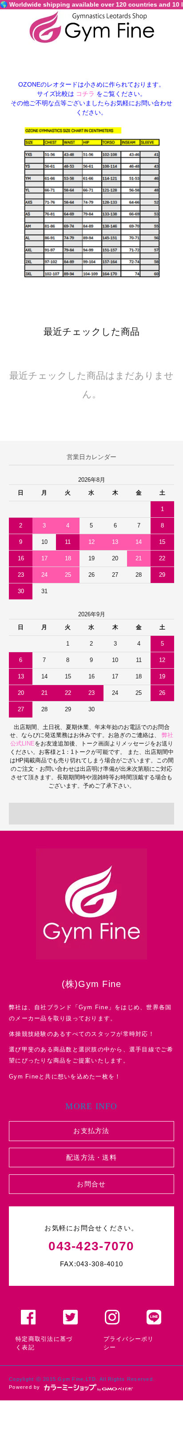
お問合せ (91, 1184)
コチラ (85, 93)
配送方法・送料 (91, 1157)
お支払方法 (91, 1130)
